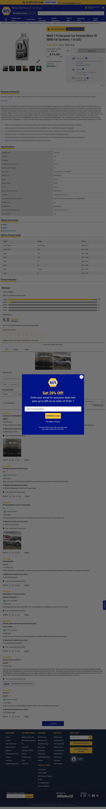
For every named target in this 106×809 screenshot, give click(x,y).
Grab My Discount (53, 416)
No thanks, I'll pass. (53, 422)
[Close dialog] (81, 377)
